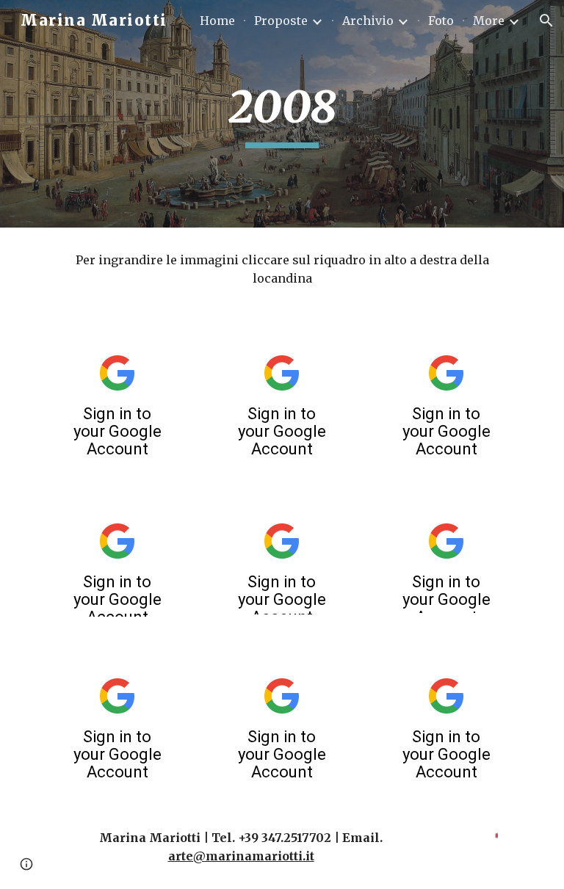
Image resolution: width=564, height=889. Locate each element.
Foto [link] (441, 20)
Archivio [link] (368, 20)
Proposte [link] (281, 20)
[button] (546, 20)
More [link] (489, 20)
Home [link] (217, 20)
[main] (281, 113)
